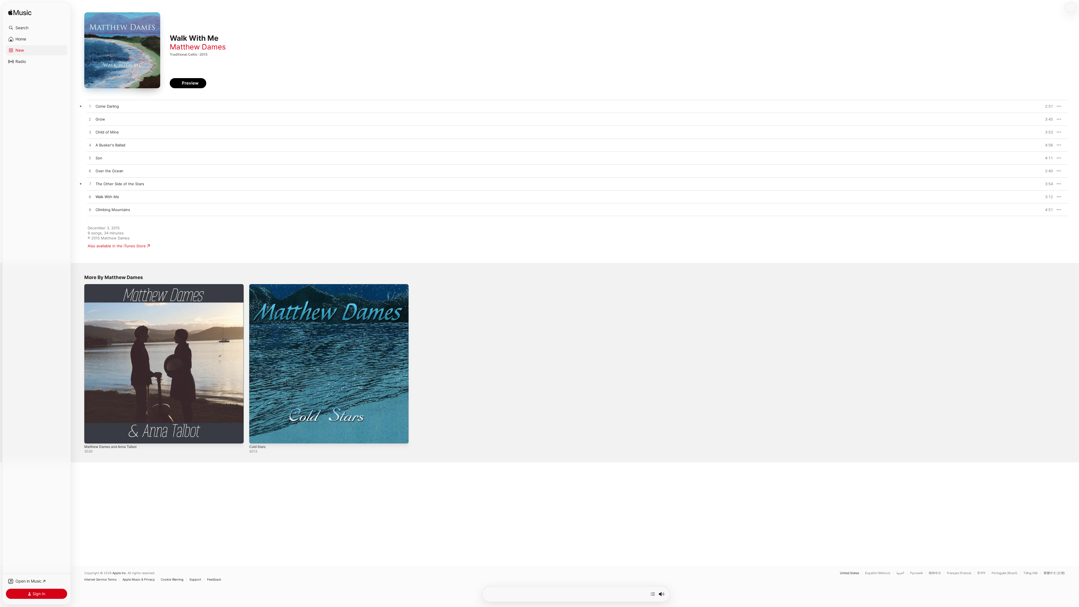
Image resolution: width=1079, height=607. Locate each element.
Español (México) (877, 573)
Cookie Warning (172, 579)
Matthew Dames (198, 46)
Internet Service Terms (100, 579)
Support (195, 579)
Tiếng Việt (1030, 573)
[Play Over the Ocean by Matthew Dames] (90, 171)
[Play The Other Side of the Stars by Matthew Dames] (90, 184)
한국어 (981, 573)
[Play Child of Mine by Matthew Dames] (90, 132)
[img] (19, 13)
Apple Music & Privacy (139, 579)
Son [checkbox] (99, 158)
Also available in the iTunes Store (117, 246)
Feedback (214, 579)
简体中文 (935, 573)
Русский (916, 573)
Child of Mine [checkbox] (107, 132)
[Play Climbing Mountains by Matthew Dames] (90, 209)
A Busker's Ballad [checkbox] (110, 145)
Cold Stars (258, 286)
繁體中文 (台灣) (1054, 573)
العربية (900, 573)
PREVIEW (1047, 106)
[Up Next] (652, 594)
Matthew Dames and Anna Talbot (113, 286)
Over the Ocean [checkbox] (109, 171)
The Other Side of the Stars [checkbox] (120, 184)
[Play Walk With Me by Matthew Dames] (90, 197)
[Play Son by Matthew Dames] (90, 158)
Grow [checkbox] (100, 119)
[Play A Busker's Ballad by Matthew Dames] (90, 145)
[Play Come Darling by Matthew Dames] (90, 106)
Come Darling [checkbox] (107, 106)
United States (849, 573)
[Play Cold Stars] (256, 436)
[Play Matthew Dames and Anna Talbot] (91, 436)
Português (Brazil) (1004, 573)
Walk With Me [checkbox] (107, 196)
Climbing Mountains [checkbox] (113, 209)
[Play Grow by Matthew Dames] (90, 119)
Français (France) (959, 573)
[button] (36, 28)
